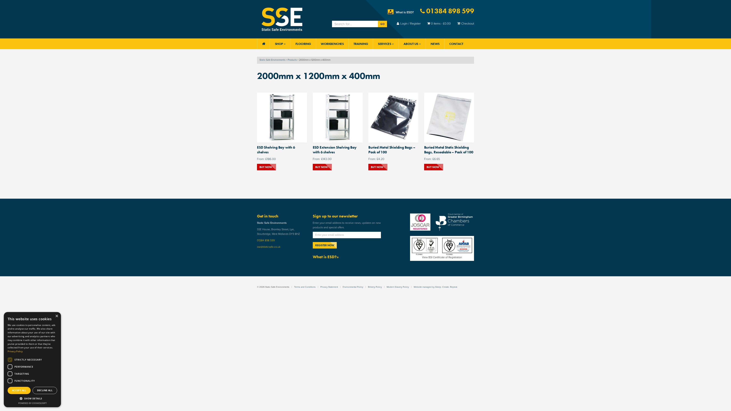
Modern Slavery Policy (398, 287)
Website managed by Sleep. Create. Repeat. (436, 287)
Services (385, 44)
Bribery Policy (375, 287)
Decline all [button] (45, 390)
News (435, 44)
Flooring (303, 44)
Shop (279, 44)
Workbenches (332, 44)
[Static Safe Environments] (282, 19)
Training (361, 44)
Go (382, 24)
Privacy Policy (15, 351)
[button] (32, 399)
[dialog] (32, 359)
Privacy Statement (329, 287)
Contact (456, 44)
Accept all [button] (19, 390)
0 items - (441, 23)
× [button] (56, 316)
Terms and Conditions (305, 287)
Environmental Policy (353, 287)
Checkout (467, 23)
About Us (411, 44)
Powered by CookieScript (32, 403)
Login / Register (410, 23)
